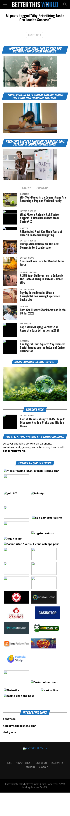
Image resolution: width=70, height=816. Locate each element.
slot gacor (20, 732)
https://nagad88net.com (19, 725)
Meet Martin (57, 762)
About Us (30, 767)
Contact (43, 767)
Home (9, 762)
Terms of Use (40, 762)
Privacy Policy (23, 762)
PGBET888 (20, 719)
